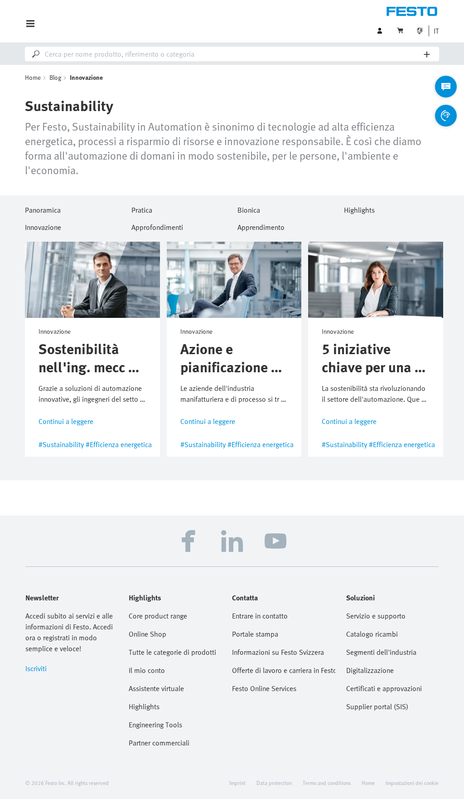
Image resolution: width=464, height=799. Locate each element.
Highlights (359, 209)
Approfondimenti (157, 226)
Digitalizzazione (370, 670)
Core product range (158, 615)
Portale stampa (255, 633)
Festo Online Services (264, 688)
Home (33, 77)
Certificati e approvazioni (384, 688)
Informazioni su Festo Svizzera (278, 652)
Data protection (274, 783)
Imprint (237, 783)
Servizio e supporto (376, 615)
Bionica (248, 209)
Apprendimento (261, 226)
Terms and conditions (327, 783)
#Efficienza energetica (119, 444)
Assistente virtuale (156, 688)
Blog (55, 77)
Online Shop (147, 633)
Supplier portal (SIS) (377, 706)
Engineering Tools (155, 724)
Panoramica (43, 209)
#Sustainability (61, 444)
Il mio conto (147, 670)
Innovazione (43, 226)
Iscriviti (36, 668)
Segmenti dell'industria (381, 652)
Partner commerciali (159, 742)
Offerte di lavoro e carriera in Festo (283, 670)
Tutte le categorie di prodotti (172, 652)
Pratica (141, 209)
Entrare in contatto (260, 615)
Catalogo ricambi (372, 633)
